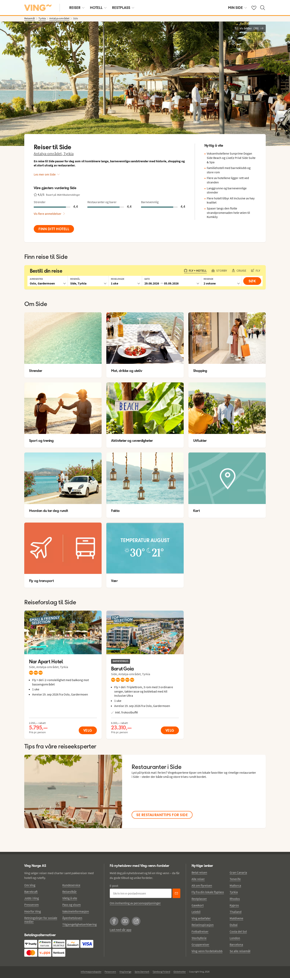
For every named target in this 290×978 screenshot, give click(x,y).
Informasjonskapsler (91, 971)
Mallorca (235, 885)
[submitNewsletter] (176, 893)
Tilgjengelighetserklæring (79, 924)
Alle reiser (198, 879)
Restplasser (199, 899)
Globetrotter (179, 971)
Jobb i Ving (31, 898)
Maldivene (236, 918)
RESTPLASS (121, 7)
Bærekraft (31, 892)
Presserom (31, 905)
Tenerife (235, 879)
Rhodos (235, 899)
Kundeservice (71, 885)
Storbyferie (199, 938)
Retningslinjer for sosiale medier (40, 920)
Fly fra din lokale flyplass (208, 892)
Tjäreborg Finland (161, 971)
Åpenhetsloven (72, 918)
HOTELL (96, 7)
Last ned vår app (120, 930)
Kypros (234, 905)
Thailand (235, 912)
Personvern (110, 971)
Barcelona (236, 944)
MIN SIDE (235, 7)
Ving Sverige (125, 971)
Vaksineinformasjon (75, 911)
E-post (114, 886)
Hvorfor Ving (32, 911)
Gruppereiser (200, 944)
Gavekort (198, 905)
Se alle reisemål (240, 951)
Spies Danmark (142, 971)
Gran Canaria (238, 872)
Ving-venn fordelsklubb (207, 951)
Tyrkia (69, 153)
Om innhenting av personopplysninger (135, 903)
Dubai (234, 925)
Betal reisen (199, 872)
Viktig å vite (69, 898)
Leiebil (196, 912)
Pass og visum (71, 905)
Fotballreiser (200, 931)
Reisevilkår (69, 892)
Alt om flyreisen (202, 885)
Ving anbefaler (201, 918)
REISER (74, 7)
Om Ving (29, 885)
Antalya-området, (49, 153)
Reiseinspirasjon (203, 925)
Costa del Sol (238, 931)
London (235, 938)
